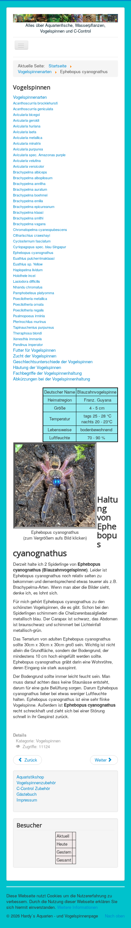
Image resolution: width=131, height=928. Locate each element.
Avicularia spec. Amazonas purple (39, 154)
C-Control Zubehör (33, 788)
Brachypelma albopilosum (32, 177)
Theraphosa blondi (27, 332)
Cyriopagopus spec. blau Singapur (39, 246)
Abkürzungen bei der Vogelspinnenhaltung (51, 379)
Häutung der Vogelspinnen (37, 367)
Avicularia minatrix (27, 143)
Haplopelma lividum (28, 269)
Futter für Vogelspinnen (34, 350)
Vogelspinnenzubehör (36, 783)
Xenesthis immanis (27, 338)
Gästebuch (27, 794)
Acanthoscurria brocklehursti (35, 102)
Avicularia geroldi (26, 120)
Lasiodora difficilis (26, 281)
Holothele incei (24, 275)
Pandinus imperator (28, 344)
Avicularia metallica (27, 137)
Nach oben (115, 916)
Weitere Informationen (77, 907)
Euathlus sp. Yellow (28, 263)
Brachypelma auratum (30, 189)
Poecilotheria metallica (30, 298)
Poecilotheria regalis (28, 309)
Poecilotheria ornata (28, 304)
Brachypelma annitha (29, 183)
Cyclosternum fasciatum (32, 240)
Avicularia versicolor (28, 166)
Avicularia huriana (26, 125)
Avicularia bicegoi (26, 114)
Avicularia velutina (27, 160)
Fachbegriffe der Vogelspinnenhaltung (47, 373)
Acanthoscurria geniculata (33, 108)
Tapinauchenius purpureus (33, 327)
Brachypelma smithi (28, 217)
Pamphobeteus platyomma (33, 292)
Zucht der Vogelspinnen (34, 356)
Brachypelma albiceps (30, 171)
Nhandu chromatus (28, 286)
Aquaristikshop (30, 777)
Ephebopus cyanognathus (33, 252)
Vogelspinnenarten (30, 97)
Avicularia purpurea (28, 148)
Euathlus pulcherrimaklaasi (33, 258)
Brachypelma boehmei (30, 194)
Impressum (27, 800)
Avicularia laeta (24, 131)
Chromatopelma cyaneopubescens (40, 229)
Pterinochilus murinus (29, 321)
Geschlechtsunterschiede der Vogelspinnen (53, 361)
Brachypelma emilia (28, 200)
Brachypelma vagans (29, 223)
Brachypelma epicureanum (33, 206)
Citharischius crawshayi (31, 235)
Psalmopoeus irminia (29, 315)
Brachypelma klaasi (28, 212)
